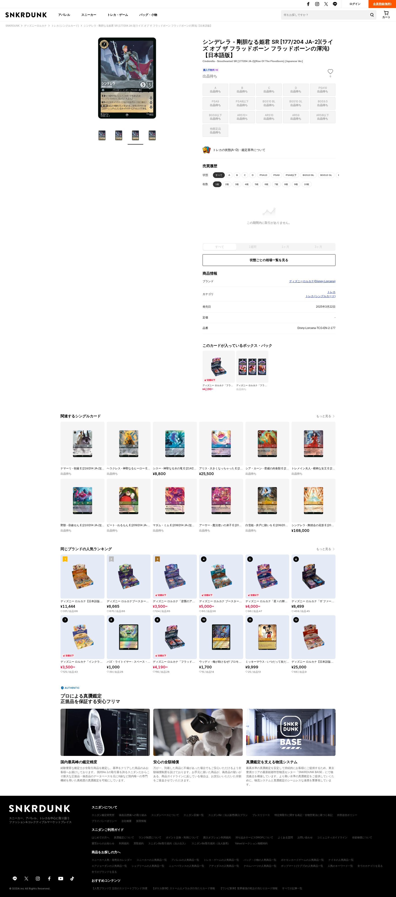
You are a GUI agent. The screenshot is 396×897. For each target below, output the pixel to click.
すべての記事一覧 (292, 888)
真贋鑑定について (124, 837)
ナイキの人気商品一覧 (341, 860)
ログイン (354, 3)
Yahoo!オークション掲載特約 (251, 843)
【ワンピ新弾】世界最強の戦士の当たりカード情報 (249, 888)
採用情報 (141, 821)
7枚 (276, 184)
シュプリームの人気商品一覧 (148, 865)
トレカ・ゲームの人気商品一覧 (221, 860)
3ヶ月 (318, 247)
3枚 (237, 184)
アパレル (64, 14)
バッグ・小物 (148, 14)
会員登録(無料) (382, 3)
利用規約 (124, 843)
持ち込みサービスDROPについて (254, 837)
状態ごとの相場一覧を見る (269, 260)
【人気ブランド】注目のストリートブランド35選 (119, 888)
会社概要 (126, 821)
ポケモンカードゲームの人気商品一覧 (302, 860)
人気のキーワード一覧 (340, 865)
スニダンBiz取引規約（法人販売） (211, 843)
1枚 (217, 184)
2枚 (227, 184)
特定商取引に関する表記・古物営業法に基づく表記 (304, 815)
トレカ (331, 292)
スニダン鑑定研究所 (103, 815)
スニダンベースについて (165, 815)
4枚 (247, 184)
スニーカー (88, 14)
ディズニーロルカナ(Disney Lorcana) (312, 281)
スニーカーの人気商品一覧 (152, 860)
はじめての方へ (100, 837)
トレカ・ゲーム (117, 14)
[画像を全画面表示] (126, 78)
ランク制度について (150, 837)
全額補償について (362, 837)
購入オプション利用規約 (217, 837)
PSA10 (263, 175)
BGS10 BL (308, 175)
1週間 (252, 247)
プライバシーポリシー (104, 821)
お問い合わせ (305, 837)
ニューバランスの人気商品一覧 (186, 865)
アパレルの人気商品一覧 (185, 860)
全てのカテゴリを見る (370, 865)
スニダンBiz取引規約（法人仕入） (167, 843)
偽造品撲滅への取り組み (133, 815)
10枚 (306, 184)
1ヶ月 (285, 247)
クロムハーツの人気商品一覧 (260, 865)
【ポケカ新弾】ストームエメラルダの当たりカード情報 (183, 888)
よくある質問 (285, 837)
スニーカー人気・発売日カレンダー (112, 860)
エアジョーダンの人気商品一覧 (109, 865)
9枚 (296, 184)
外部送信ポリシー (347, 815)
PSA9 (276, 175)
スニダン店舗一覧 (194, 815)
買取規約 (139, 843)
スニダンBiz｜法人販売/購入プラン (228, 815)
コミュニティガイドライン (332, 837)
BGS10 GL (326, 175)
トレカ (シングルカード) (320, 296)
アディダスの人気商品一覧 (224, 865)
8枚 (286, 184)
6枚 (266, 184)
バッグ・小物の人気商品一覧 (260, 860)
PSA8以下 (291, 175)
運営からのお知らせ (103, 843)
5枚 (256, 184)
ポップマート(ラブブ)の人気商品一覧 (302, 865)
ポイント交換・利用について (182, 837)
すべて (218, 175)
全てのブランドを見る (104, 871)
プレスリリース (261, 815)
